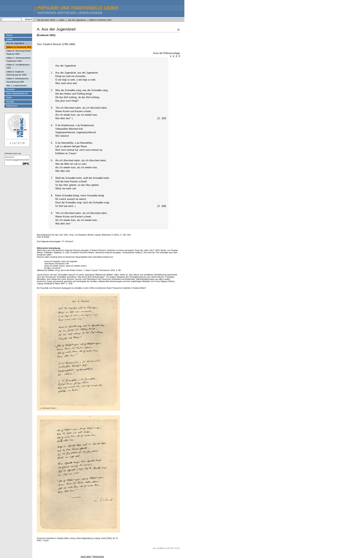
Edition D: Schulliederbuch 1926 (18, 66)
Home (52, 20)
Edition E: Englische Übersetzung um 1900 (16, 73)
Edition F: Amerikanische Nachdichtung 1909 (17, 80)
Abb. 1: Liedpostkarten (16, 85)
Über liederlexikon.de (17, 93)
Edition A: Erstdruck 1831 (18, 47)
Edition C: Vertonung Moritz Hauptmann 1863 (18, 59)
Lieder (61, 20)
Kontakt (10, 101)
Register (10, 89)
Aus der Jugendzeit (76, 20)
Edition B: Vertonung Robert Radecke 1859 (18, 52)
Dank (9, 97)
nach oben (86, 556)
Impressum (11, 106)
